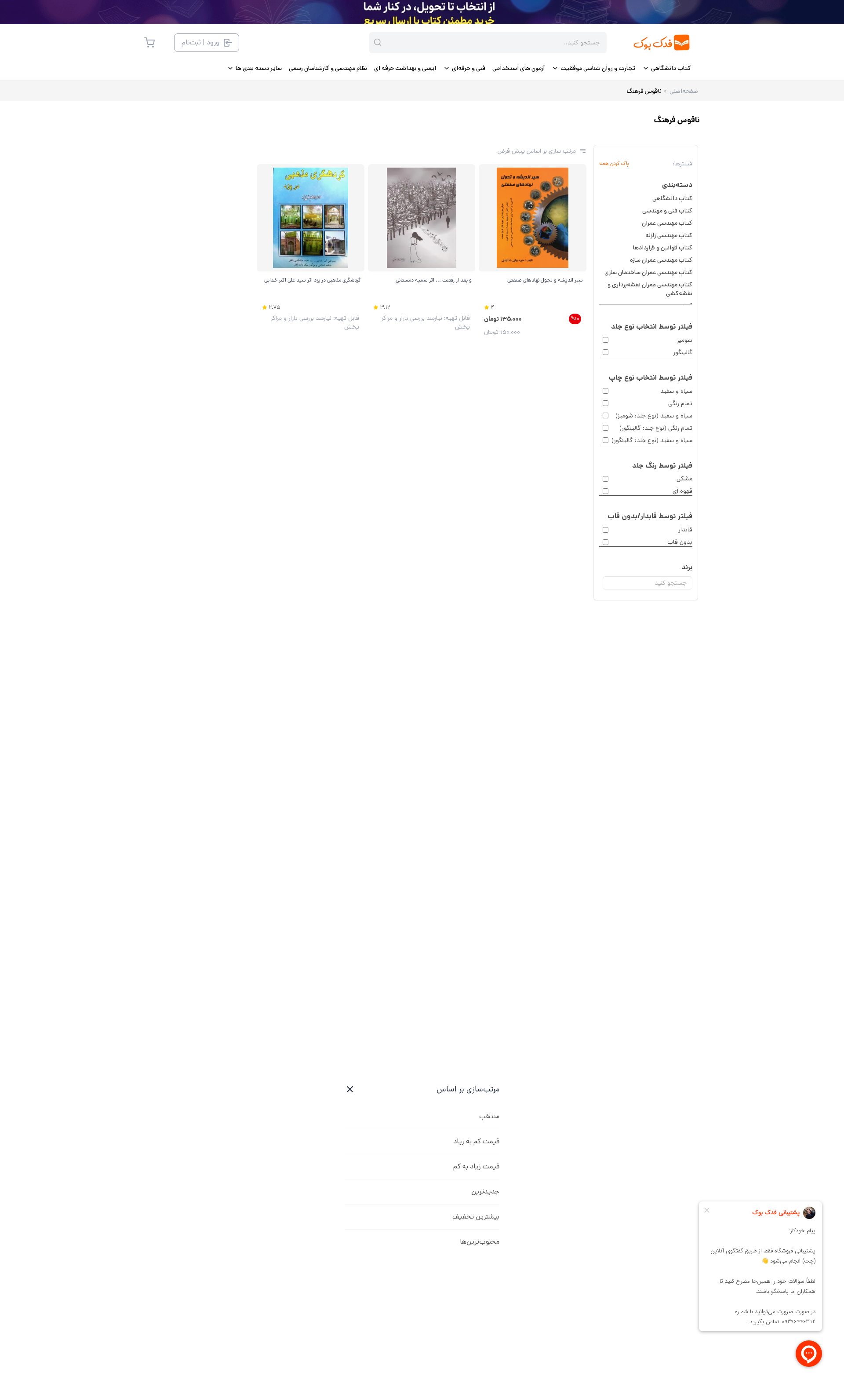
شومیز (684, 340)
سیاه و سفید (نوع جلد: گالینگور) (651, 440)
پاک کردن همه (614, 163)
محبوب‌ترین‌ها (479, 1242)
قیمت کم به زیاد (476, 1141)
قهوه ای (682, 491)
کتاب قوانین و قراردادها (662, 247)
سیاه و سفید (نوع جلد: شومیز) (653, 415)
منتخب (489, 1116)
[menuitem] (666, 68)
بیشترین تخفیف (475, 1217)
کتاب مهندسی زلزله (668, 235)
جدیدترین (485, 1191)
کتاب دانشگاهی (672, 198)
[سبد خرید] (149, 42)
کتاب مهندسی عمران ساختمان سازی (648, 272)
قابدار (685, 529)
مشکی (684, 478)
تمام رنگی (680, 403)
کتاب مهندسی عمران (667, 223)
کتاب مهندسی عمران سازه (661, 260)
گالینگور (682, 352)
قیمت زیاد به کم (476, 1166)
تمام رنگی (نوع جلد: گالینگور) (655, 428)
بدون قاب (679, 542)
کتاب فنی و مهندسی (667, 210)
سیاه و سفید (676, 391)
